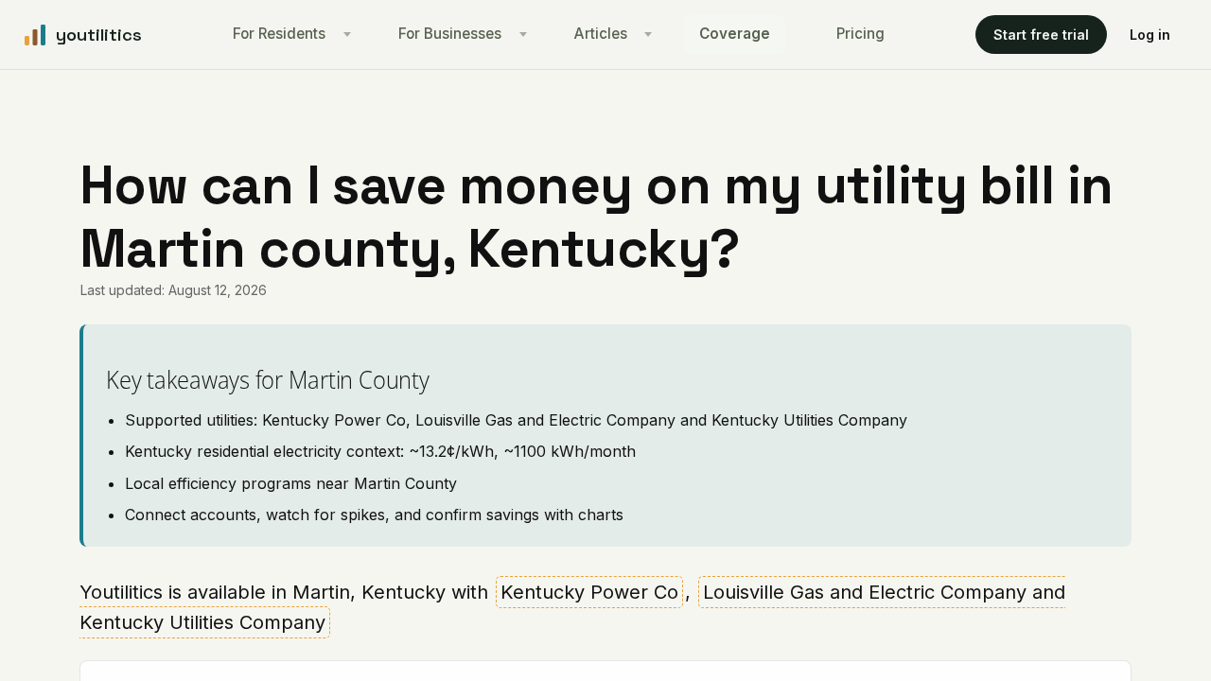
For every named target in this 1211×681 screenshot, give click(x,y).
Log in (1150, 34)
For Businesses (449, 34)
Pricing (860, 34)
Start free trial (1041, 34)
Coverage (734, 34)
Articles (600, 34)
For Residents (279, 34)
